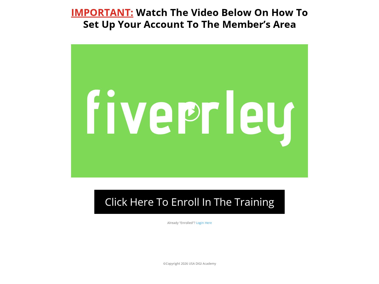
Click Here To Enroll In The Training (189, 202)
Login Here (204, 223)
